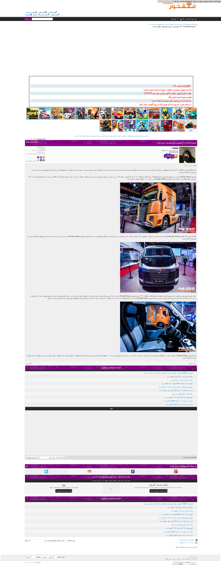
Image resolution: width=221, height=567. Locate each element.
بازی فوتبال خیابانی (128, 136)
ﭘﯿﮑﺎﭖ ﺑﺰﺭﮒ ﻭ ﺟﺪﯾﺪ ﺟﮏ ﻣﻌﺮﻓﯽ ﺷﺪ (182, 380)
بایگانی (178, 559)
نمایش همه (175, 466)
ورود (181, 19)
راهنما (27, 15)
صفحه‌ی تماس (192, 557)
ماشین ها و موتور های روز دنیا (160, 24)
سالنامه (35, 15)
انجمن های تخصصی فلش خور (188, 24)
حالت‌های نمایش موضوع (32, 142)
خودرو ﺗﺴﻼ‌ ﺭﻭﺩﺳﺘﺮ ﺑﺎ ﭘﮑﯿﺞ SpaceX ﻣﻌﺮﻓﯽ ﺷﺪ (178, 401)
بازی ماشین (78, 136)
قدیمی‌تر (192, 457)
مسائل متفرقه (174, 24)
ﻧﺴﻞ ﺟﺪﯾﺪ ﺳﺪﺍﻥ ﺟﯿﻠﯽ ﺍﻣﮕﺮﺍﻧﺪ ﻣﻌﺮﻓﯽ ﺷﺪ (179, 404)
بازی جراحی (139, 136)
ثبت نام (173, 19)
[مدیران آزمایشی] (41, 161)
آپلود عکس (41, 12)
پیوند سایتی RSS (170, 559)
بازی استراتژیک (95, 136)
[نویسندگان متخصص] (38, 161)
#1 (195, 165)
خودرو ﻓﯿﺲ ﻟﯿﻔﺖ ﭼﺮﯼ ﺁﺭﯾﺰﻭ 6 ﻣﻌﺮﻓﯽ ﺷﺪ (180, 376)
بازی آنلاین (51, 12)
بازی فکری (86, 136)
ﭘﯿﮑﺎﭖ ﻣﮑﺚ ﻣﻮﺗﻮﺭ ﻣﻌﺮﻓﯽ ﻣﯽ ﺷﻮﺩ (182, 394)
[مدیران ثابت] (43, 161)
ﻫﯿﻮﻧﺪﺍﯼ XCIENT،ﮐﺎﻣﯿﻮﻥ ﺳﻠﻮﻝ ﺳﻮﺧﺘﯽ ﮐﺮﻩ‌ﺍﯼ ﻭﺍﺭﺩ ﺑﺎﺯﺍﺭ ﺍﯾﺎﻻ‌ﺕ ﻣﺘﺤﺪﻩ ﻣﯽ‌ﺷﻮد (168, 373)
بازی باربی (44, 15)
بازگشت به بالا (185, 559)
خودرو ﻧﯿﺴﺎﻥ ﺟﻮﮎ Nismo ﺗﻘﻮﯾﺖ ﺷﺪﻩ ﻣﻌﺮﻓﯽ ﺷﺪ (177, 383)
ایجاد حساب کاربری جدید (159, 491)
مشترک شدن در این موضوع (187, 542)
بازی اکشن (104, 136)
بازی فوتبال (54, 15)
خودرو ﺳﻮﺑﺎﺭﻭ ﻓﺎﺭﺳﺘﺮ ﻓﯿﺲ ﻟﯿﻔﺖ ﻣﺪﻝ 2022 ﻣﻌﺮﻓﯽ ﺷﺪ (175, 387)
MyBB (180, 564)
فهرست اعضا (30, 12)
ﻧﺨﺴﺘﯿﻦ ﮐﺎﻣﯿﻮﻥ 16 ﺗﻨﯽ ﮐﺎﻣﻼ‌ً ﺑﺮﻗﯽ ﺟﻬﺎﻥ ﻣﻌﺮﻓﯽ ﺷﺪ (176, 390)
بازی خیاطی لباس (115, 136)
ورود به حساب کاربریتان (64, 491)
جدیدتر (186, 457)
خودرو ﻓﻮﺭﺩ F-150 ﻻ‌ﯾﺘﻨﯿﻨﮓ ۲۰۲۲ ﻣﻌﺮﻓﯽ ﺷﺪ (179, 397)
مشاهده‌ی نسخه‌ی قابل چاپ (187, 540)
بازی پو (146, 136)
